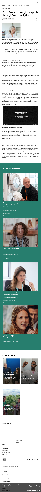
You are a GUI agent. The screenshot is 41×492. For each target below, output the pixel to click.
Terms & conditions (6, 474)
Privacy (11, 487)
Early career (4, 454)
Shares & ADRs (31, 434)
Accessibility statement (6, 481)
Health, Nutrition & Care (6, 434)
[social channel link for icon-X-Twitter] (37, 459)
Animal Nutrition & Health (7, 436)
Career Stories (9, 5)
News (17, 436)
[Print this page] (37, 19)
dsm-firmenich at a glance (34, 429)
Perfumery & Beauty (6, 429)
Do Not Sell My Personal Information (20, 487)
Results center (31, 431)
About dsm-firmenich (20, 428)
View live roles (5, 448)
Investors (30, 428)
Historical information (33, 436)
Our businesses (5, 428)
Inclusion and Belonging (6, 452)
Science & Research (20, 434)
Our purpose (18, 431)
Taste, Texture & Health (6, 431)
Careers (3, 5)
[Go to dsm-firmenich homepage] (6, 2)
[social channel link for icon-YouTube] (32, 459)
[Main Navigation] (39, 2)
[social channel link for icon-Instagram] (35, 459)
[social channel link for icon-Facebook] (30, 459)
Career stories (5, 450)
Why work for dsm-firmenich (7, 446)
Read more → (6, 215)
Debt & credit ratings (32, 438)
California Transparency (6, 478)
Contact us (18, 442)
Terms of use (4, 471)
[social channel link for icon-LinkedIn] (27, 459)
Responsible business (20, 438)
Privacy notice (5, 468)
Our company (18, 429)
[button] (37, 2)
